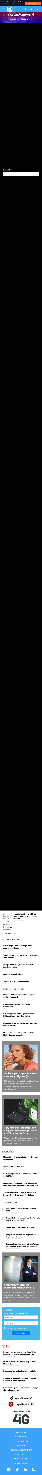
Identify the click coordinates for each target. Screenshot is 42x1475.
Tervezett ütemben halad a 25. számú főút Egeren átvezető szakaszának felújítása (19, 1194)
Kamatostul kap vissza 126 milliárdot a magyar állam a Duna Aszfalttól (20, 1389)
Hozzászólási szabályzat (21, 1450)
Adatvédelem (21, 1446)
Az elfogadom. (16, 1328)
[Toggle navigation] (3, 9)
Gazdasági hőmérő (21, 14)
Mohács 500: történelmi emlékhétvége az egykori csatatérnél (19, 996)
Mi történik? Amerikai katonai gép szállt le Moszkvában (19, 1363)
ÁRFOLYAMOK (32, 3)
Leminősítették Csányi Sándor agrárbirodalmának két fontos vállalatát (25, 916)
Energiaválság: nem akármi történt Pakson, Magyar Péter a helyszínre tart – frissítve (22, 1245)
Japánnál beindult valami (13, 974)
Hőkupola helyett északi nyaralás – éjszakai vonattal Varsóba (20, 1024)
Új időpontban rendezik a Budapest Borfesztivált (16, 1005)
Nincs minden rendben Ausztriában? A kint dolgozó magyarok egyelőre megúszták (19, 1353)
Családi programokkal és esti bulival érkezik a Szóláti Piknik (21, 1175)
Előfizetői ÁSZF (21, 1454)
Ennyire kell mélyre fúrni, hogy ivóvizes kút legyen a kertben (22, 1236)
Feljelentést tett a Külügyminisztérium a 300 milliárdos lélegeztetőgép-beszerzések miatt (20, 1184)
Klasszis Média (21, 1463)
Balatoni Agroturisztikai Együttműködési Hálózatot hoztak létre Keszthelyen (18, 1015)
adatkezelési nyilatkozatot (14, 1328)
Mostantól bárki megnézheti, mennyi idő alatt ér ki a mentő (20, 1158)
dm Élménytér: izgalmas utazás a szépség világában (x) (20, 1075)
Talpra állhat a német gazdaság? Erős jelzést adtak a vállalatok (20, 956)
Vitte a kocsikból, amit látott (14, 1166)
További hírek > (9, 934)
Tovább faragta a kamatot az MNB (16, 981)
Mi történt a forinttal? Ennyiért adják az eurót (21, 1210)
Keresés (7, 170)
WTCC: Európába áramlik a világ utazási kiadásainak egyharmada (18, 1034)
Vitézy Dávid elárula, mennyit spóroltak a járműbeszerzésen (18, 966)
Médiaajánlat (21, 1437)
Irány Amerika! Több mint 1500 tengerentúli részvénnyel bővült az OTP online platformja (20, 1130)
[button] (31, 9)
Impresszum (21, 1432)
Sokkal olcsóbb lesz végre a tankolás (20, 1227)
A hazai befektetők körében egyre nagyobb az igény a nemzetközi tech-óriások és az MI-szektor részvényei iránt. (20, 1140)
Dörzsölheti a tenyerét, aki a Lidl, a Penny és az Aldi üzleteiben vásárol (23, 1219)
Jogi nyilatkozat (21, 1441)
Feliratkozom (21, 1333)
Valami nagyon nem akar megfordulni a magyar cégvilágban (18, 947)
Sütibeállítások (21, 1459)
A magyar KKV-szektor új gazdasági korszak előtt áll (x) (19, 1286)
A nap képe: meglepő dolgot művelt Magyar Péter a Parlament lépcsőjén (20, 1379)
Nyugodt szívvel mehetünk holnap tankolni (19, 1371)
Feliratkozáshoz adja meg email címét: (16, 1313)
